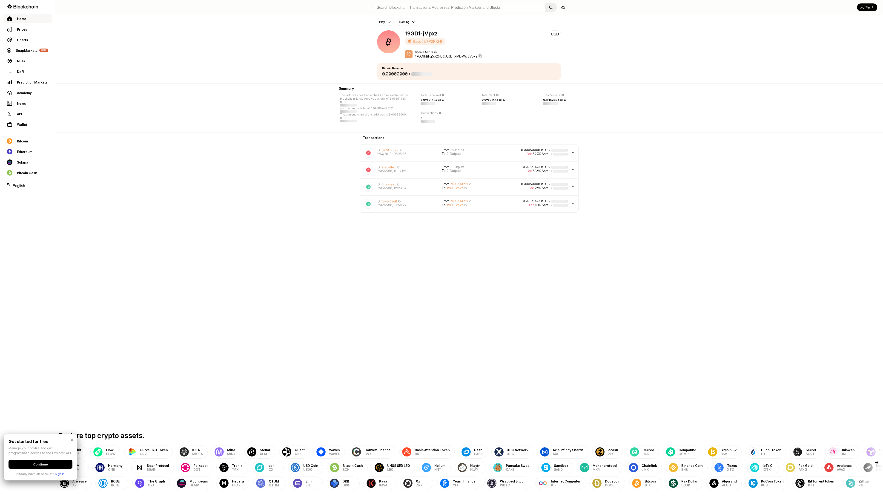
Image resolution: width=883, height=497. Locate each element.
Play (382, 22)
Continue (40, 464)
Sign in (60, 474)
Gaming (404, 22)
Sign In (870, 7)
